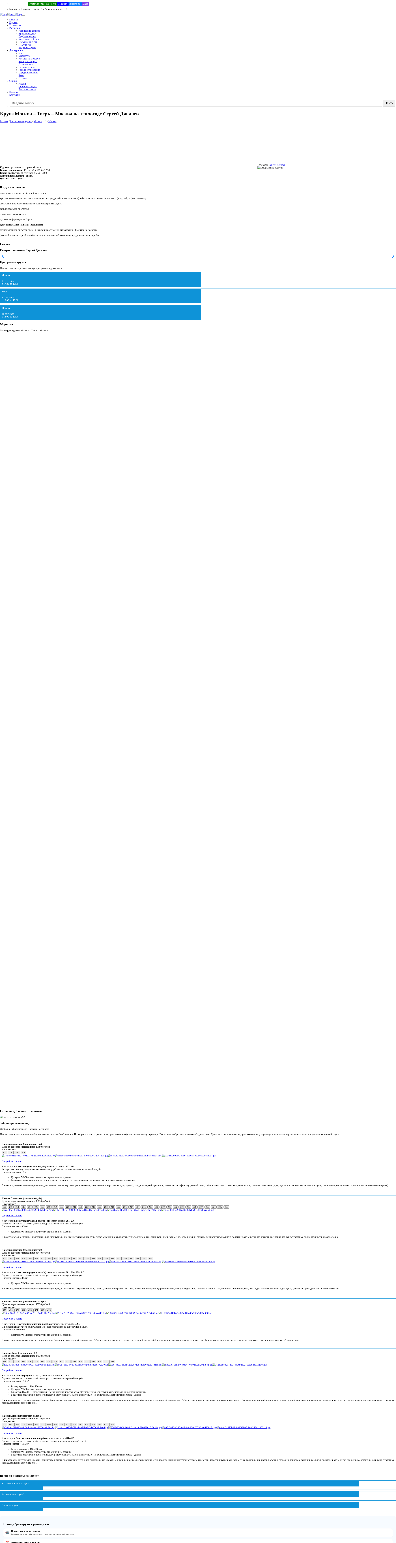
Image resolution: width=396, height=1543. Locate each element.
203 (106, 1207)
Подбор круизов (27, 36)
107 (17, 1152)
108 (23, 1152)
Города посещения (28, 72)
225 (188, 1207)
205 (118, 1207)
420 (11, 1310)
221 (36, 1207)
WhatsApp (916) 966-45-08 (42, 3)
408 (49, 1424)
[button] (392, 256)
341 (144, 1258)
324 (86, 1362)
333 (93, 1258)
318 (48, 1362)
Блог (21, 53)
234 (213, 1207)
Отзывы (23, 78)
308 (49, 1258)
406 (36, 1424)
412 (74, 1424)
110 (10, 1152)
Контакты (14, 95)
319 (55, 1362)
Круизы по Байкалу (29, 39)
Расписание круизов (29, 30)
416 (99, 1424)
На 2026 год (25, 44)
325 (93, 1362)
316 (36, 1362)
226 (194, 1207)
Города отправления (29, 69)
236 (226, 1207)
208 (42, 1207)
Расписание (15, 28)
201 (93, 1207)
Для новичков (26, 64)
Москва (38, 121)
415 (93, 1424)
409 (55, 1424)
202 (99, 1207)
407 (42, 1424)
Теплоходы (15, 25)
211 (10, 1207)
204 (112, 1207)
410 (61, 1424)
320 (61, 1362)
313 (17, 1362)
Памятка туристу (28, 67)
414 (86, 1424)
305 (30, 1258)
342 (150, 1258)
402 (11, 1424)
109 (4, 1152)
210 (48, 1207)
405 (30, 1424)
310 (61, 1258)
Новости (13, 92)
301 (4, 1258)
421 (17, 1310)
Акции (22, 83)
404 (23, 1424)
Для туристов (16, 50)
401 (4, 1424)
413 (80, 1424)
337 (118, 1258)
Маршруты (24, 56)
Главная (13, 19)
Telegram (63, 3)
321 (67, 1362)
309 (55, 1258)
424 (36, 1310)
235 (220, 1207)
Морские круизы (27, 47)
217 (29, 1207)
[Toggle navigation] (23, 15)
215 (23, 1207)
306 (36, 1258)
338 (125, 1258)
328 (112, 1362)
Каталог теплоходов (29, 58)
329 (68, 1258)
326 (99, 1362)
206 (125, 1207)
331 (80, 1258)
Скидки (13, 81)
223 (175, 1207)
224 (182, 1207)
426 (49, 1310)
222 (169, 1207)
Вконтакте (75, 3)
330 (74, 1258)
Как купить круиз (28, 61)
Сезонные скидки (28, 86)
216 (144, 1207)
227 (201, 1207)
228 (61, 1207)
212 (55, 1207)
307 (42, 1258)
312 (10, 1362)
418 (112, 1424)
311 (4, 1362)
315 (29, 1362)
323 (80, 1362)
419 (4, 1310)
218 (150, 1207)
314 (23, 1362)
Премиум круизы (28, 42)
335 (106, 1258)
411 (67, 1424)
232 (86, 1207)
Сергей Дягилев (277, 165)
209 (4, 1207)
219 (156, 1207)
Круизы (13, 22)
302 (11, 1258)
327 (106, 1362)
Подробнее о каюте (12, 1161)
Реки (21, 75)
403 (17, 1424)
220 (163, 1207)
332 (87, 1258)
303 (17, 1258)
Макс (85, 3)
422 (23, 1310)
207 (131, 1207)
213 (17, 1207)
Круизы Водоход (27, 33)
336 (112, 1258)
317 (42, 1362)
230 (74, 1207)
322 (74, 1362)
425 (42, 1310)
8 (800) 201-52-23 (18, 3)
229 (67, 1207)
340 (137, 1258)
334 (99, 1258)
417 (106, 1424)
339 (131, 1258)
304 (23, 1258)
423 (30, 1310)
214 (137, 1207)
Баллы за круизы (27, 89)
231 (80, 1207)
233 (207, 1207)
